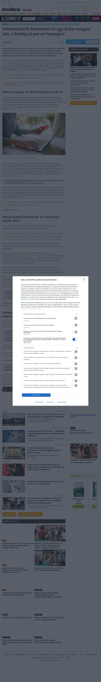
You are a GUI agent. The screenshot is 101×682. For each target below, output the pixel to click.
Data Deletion (39, 402)
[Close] (85, 280)
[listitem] (50, 314)
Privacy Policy (61, 402)
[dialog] (50, 341)
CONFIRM (36, 395)
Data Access (50, 402)
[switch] (75, 318)
